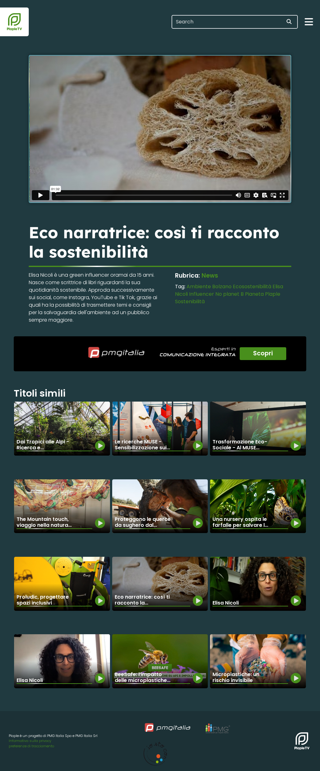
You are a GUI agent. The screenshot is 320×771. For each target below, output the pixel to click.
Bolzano (222, 286)
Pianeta (254, 294)
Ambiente (199, 286)
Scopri (263, 353)
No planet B (229, 294)
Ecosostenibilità (252, 286)
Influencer (201, 294)
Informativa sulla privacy (30, 740)
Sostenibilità (190, 301)
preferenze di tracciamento (31, 746)
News (210, 275)
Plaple (272, 294)
